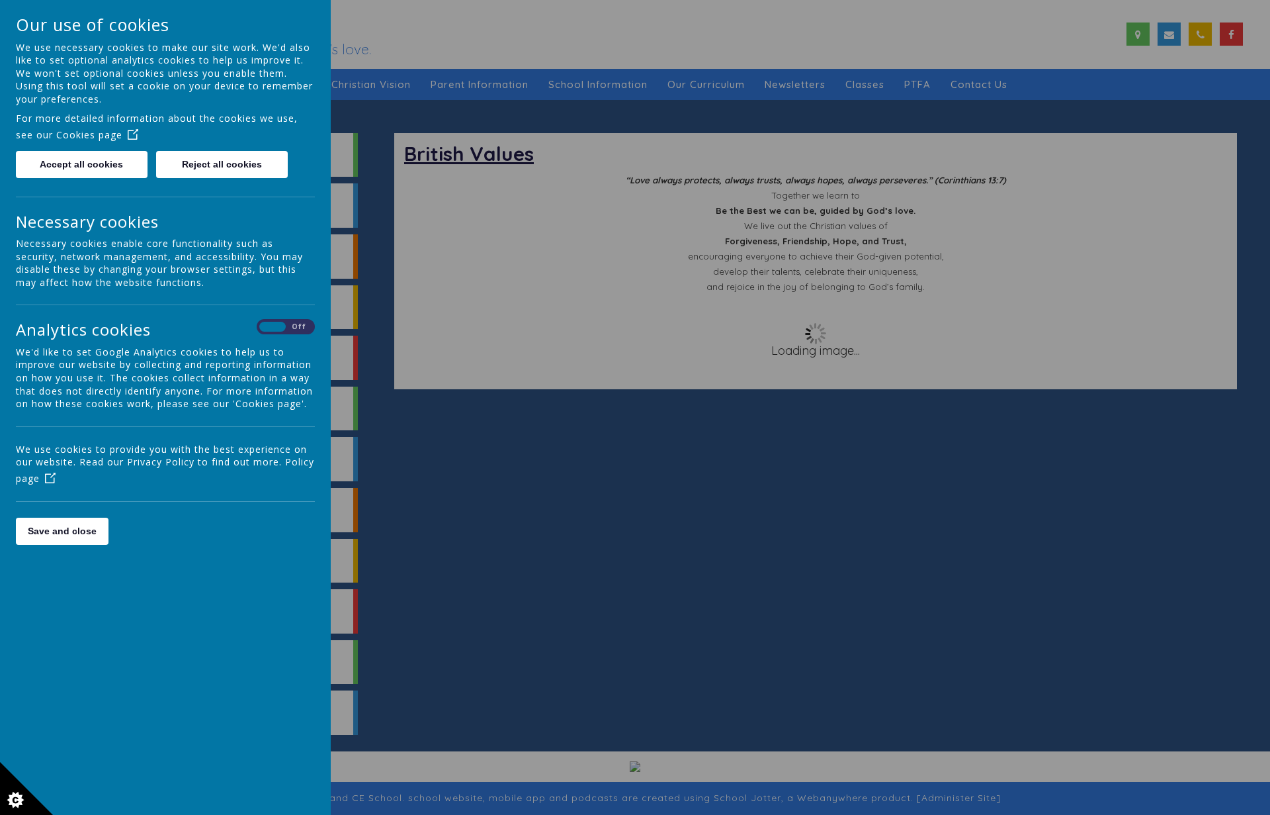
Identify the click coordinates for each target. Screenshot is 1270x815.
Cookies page (89, 134)
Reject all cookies (222, 164)
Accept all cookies (81, 164)
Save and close (62, 531)
